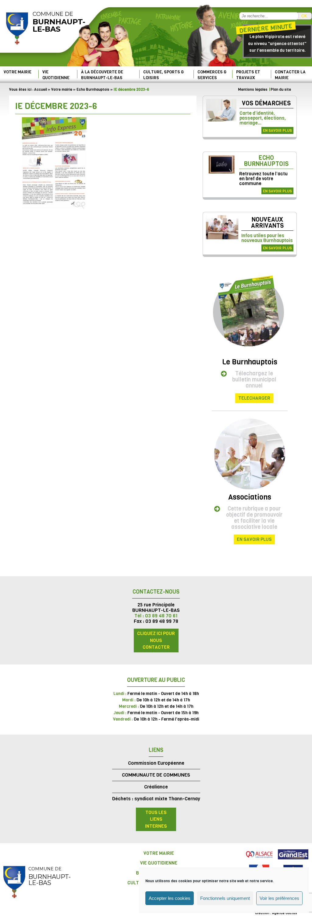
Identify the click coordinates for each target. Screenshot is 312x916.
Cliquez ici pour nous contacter (156, 640)
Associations (249, 497)
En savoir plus (277, 130)
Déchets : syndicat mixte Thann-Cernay (156, 798)
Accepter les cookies (169, 898)
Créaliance (156, 787)
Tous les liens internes (156, 819)
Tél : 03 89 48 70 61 (156, 615)
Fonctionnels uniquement (225, 898)
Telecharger (254, 398)
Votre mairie (17, 72)
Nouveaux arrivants (267, 223)
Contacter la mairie (290, 74)
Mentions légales (253, 89)
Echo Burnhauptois (92, 89)
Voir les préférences (279, 898)
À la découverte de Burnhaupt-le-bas (102, 74)
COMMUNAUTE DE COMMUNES (156, 775)
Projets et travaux (248, 74)
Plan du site (281, 89)
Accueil (40, 89)
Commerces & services (212, 74)
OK (304, 16)
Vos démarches (266, 103)
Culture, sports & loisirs (163, 74)
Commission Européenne (156, 763)
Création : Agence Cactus (276, 913)
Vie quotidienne (55, 74)
